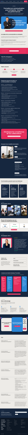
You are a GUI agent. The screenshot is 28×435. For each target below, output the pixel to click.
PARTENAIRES (14, 1)
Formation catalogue (9, 430)
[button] (14, 252)
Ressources (21, 1)
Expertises (3, 422)
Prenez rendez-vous (17, 326)
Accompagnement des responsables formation (9, 423)
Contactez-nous (25, 1)
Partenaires (15, 420)
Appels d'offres (8, 428)
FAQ (14, 419)
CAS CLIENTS (18, 1)
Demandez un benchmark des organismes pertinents (14, 136)
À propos (4, 1)
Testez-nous (25, 328)
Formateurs (8, 426)
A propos (3, 419)
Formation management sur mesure (8, 420)
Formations (3, 421)
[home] (2, 1)
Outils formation (9, 427)
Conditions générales (15, 422)
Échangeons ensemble (14, 229)
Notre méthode (3, 424)
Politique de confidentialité (16, 423)
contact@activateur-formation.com (23, 422)
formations (7, 1)
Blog (2, 427)
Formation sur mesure (9, 429)
